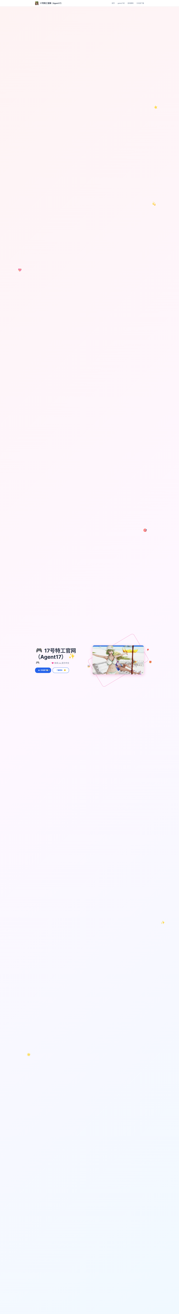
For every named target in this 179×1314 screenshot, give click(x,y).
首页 (113, 3)
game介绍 (121, 3)
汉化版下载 (140, 3)
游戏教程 (131, 3)
